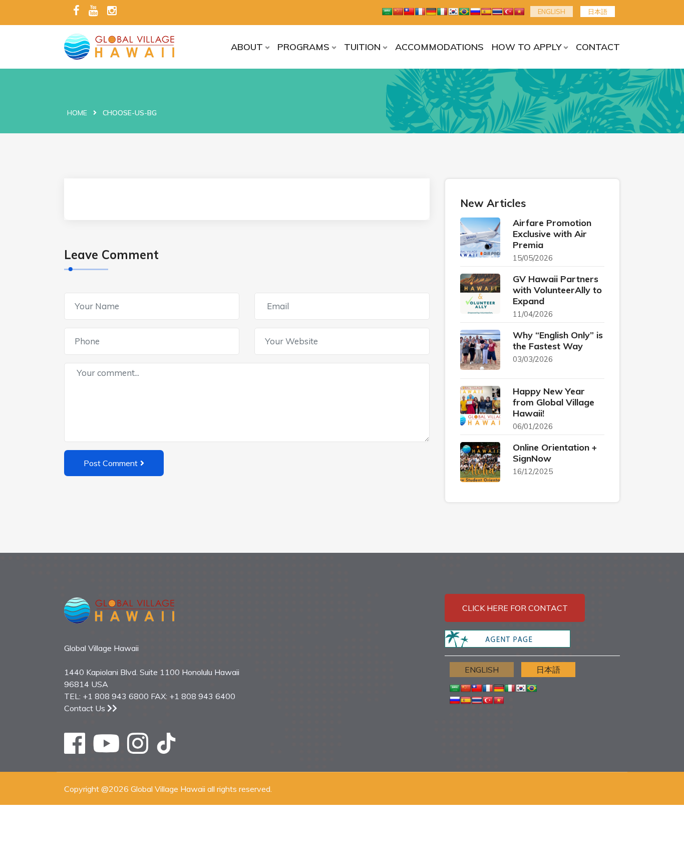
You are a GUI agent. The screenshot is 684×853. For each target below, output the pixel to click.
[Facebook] (76, 11)
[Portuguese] (464, 12)
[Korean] (453, 12)
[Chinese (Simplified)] (398, 12)
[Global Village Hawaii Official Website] (128, 46)
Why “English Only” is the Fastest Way (558, 340)
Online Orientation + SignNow (555, 453)
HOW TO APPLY (526, 47)
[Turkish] (508, 12)
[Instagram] (112, 11)
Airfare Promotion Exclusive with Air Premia (552, 234)
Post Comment (111, 463)
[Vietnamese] (519, 12)
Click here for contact (515, 608)
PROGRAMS (303, 47)
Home (77, 112)
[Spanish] (486, 12)
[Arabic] (387, 12)
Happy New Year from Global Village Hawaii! (553, 402)
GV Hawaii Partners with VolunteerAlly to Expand (557, 290)
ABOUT (247, 47)
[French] (420, 12)
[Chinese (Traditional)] (409, 12)
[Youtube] (93, 11)
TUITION (362, 47)
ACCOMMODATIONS (439, 47)
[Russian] (475, 12)
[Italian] (442, 12)
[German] (431, 12)
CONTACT (598, 47)
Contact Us (85, 708)
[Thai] (497, 12)
